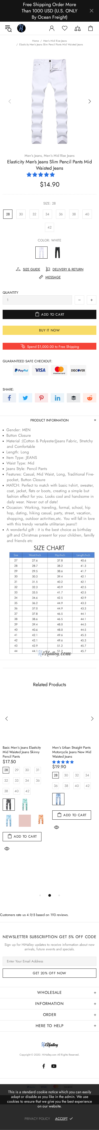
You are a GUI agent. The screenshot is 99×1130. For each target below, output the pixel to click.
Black (57, 252)
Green (25, 805)
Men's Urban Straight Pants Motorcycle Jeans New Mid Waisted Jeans (71, 752)
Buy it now (49, 330)
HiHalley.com (49, 1055)
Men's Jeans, (34, 155)
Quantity (10, 292)
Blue (9, 821)
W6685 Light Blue (58, 799)
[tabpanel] (25, 781)
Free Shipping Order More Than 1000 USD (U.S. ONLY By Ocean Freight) (49, 10)
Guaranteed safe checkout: (27, 361)
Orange (41, 821)
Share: (8, 389)
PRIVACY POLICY (37, 1118)
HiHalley (21, 28)
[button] (41, 174)
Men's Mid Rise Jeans (55, 41)
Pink (25, 821)
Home (35, 41)
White (41, 252)
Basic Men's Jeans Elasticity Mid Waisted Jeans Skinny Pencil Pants (22, 752)
